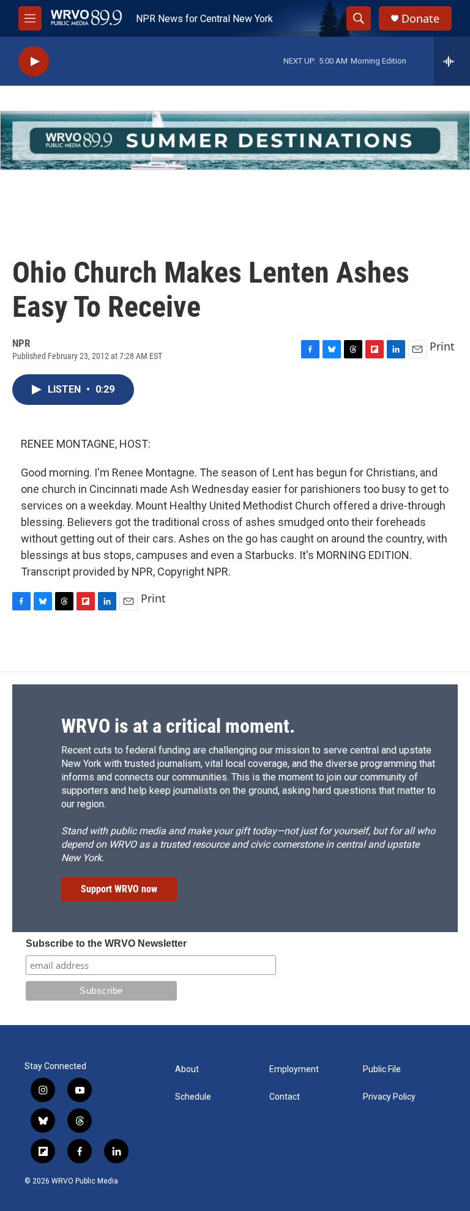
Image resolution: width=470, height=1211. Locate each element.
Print (442, 346)
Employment (294, 1069)
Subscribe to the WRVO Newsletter (106, 943)
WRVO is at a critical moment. (178, 726)
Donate (420, 18)
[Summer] (235, 140)
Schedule (193, 1097)
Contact (284, 1097)
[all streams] (452, 61)
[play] (33, 61)
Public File (382, 1069)
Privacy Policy (389, 1097)
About (187, 1069)
